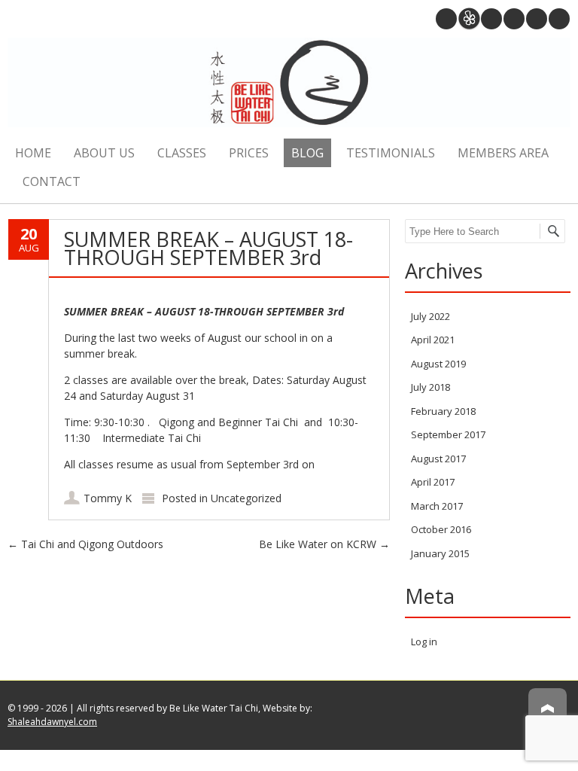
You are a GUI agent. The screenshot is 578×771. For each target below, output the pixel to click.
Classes (181, 153)
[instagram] (491, 19)
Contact (52, 181)
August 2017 (438, 458)
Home (33, 153)
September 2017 (448, 434)
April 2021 (433, 339)
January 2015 (440, 553)
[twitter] (536, 19)
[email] (446, 19)
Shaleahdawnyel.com (52, 721)
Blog (307, 153)
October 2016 (441, 529)
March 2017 (437, 506)
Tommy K (108, 498)
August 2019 (438, 363)
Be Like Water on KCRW (324, 544)
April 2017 (433, 482)
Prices (249, 153)
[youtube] (514, 19)
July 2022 (430, 316)
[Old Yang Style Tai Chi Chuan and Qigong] (289, 84)
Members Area (503, 153)
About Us (104, 153)
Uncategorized (246, 498)
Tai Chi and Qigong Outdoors (85, 544)
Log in (424, 641)
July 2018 (430, 387)
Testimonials (390, 153)
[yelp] (469, 19)
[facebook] (559, 19)
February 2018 (443, 411)
